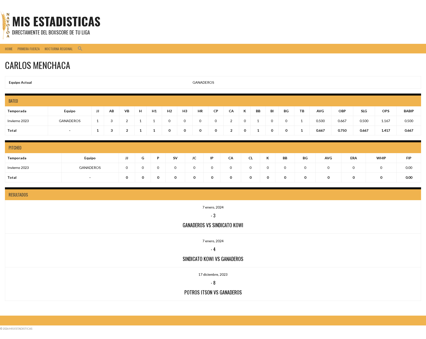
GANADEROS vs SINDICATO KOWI (213, 225)
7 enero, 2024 (213, 207)
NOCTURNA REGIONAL (59, 48)
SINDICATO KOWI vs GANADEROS (213, 258)
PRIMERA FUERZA (29, 48)
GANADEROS (203, 82)
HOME (9, 48)
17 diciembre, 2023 (213, 274)
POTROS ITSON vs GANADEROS (213, 292)
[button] (80, 48)
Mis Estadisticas (56, 21)
